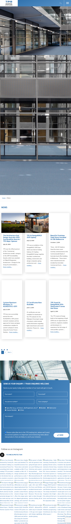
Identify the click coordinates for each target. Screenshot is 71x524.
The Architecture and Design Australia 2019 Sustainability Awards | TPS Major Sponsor (11, 238)
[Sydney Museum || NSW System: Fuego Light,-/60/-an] (42, 492)
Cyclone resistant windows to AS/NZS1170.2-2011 (10, 304)
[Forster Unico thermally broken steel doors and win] (27, 470)
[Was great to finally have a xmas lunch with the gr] (42, 470)
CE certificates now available (34, 304)
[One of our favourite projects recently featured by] (13, 470)
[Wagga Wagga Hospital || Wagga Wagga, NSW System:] (56, 492)
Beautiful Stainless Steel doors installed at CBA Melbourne (58, 237)
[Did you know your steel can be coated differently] (27, 492)
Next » (10, 352)
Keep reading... (7, 267)
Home (4, 198)
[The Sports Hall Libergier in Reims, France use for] (13, 492)
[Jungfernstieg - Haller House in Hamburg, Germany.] (56, 470)
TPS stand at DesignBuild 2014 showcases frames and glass (57, 305)
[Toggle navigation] (67, 3)
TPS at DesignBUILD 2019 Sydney (34, 236)
